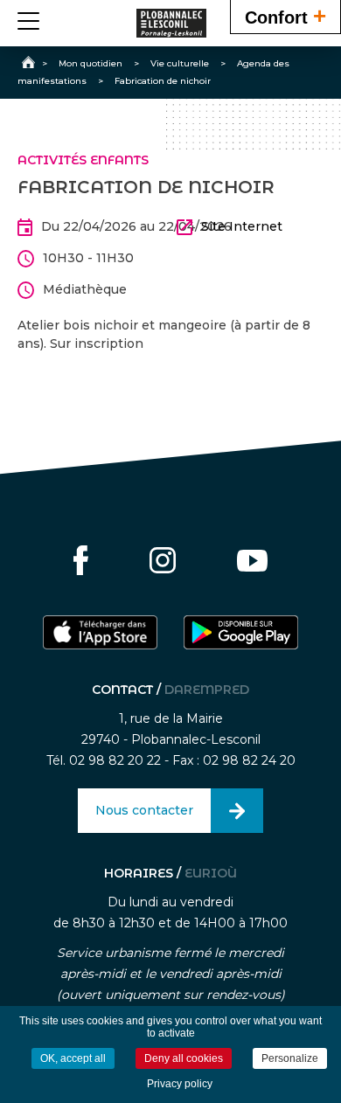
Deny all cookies (183, 1058)
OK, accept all (73, 1058)
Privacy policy (179, 1084)
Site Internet (241, 226)
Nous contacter (144, 810)
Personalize (289, 1058)
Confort (285, 16)
